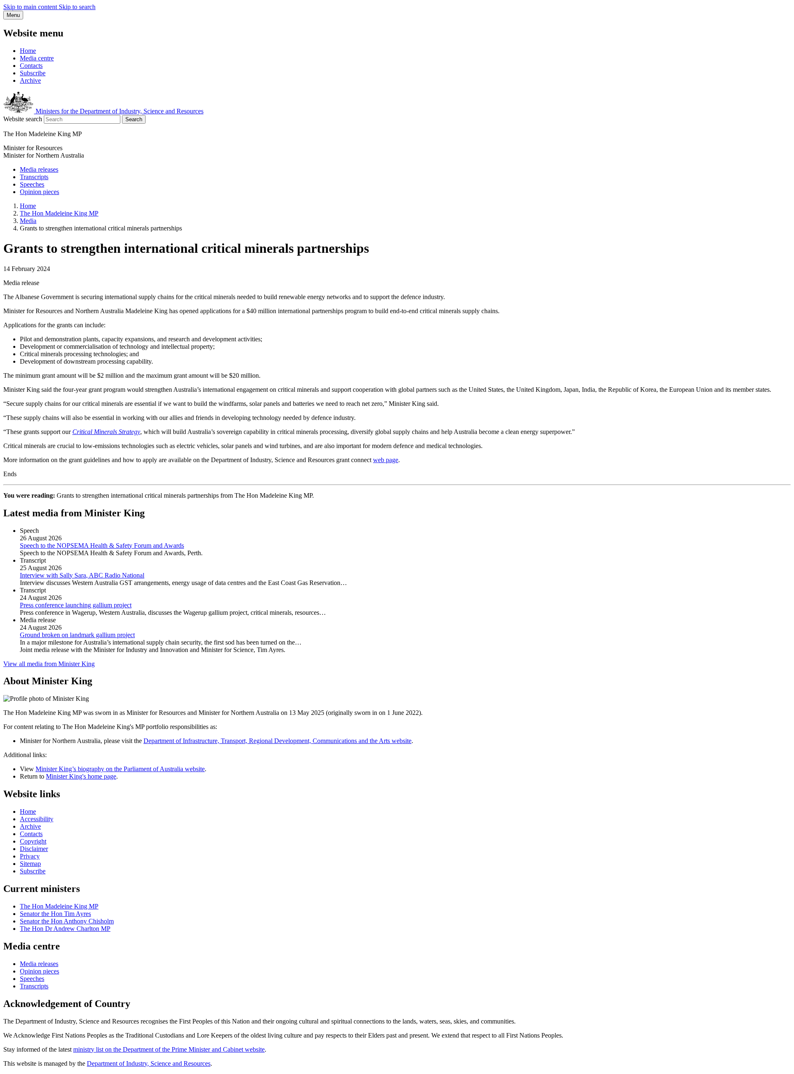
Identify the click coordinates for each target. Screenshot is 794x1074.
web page (385, 459)
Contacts (31, 65)
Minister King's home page (81, 776)
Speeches (32, 184)
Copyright (33, 841)
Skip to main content (31, 6)
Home (28, 50)
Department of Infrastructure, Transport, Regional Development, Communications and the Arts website (277, 740)
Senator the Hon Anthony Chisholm (67, 921)
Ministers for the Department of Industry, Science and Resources (118, 111)
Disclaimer (34, 848)
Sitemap (30, 863)
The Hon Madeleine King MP (59, 213)
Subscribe (32, 73)
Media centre (37, 58)
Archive (30, 80)
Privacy (30, 856)
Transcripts (34, 176)
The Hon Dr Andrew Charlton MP (65, 928)
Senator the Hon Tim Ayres (55, 913)
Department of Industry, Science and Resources (148, 1063)
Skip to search (77, 6)
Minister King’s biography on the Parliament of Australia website (120, 768)
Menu (13, 15)
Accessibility (36, 818)
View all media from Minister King (49, 663)
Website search (22, 118)
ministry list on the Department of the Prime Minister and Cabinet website (169, 1049)
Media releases (39, 169)
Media (28, 220)
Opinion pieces (39, 191)
